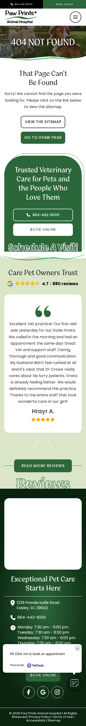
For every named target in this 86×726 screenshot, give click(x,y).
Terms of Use (62, 717)
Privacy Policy (39, 717)
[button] (75, 17)
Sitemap (54, 720)
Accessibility (35, 720)
